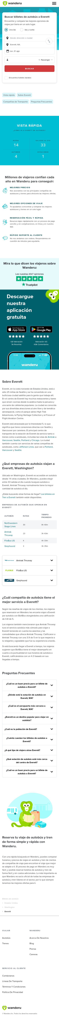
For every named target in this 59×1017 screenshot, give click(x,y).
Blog (32, 943)
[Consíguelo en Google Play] (41, 329)
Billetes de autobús (10, 899)
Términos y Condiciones (13, 986)
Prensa (33, 949)
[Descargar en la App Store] (16, 329)
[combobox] (29, 38)
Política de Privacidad (12, 992)
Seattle (16, 440)
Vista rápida (9, 95)
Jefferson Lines (26, 447)
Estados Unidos (11, 903)
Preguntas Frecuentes (41, 101)
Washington (10, 907)
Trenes (5, 943)
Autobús (6, 938)
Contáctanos (8, 975)
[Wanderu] (12, 3)
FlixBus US (9, 540)
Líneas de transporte (12, 981)
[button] (54, 3)
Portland (25, 440)
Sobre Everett (24, 95)
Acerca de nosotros (39, 938)
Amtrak (51, 437)
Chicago (35, 440)
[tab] (12, 31)
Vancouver (7, 440)
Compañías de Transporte (15, 101)
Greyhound (9, 546)
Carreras (33, 954)
